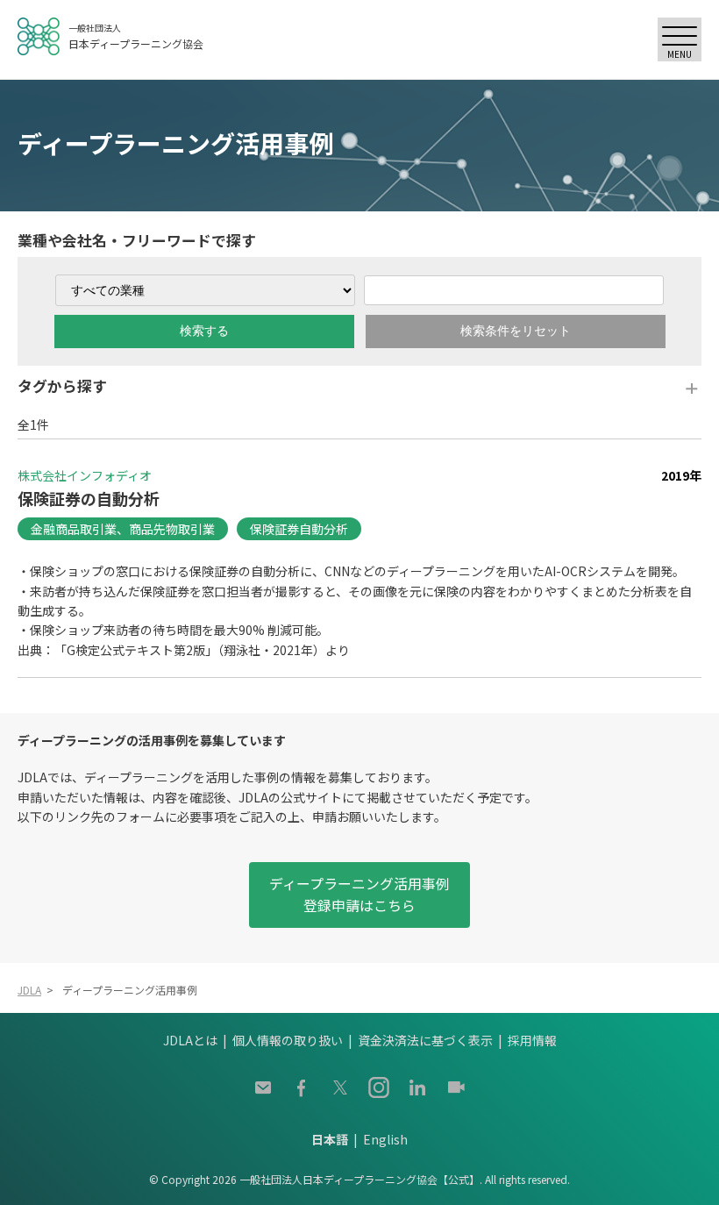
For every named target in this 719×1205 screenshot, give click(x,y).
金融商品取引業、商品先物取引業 (123, 529)
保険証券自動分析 (299, 529)
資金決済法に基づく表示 (425, 1040)
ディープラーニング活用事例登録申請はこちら (359, 894)
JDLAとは (190, 1040)
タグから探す (62, 385)
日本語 (329, 1139)
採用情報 (532, 1040)
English (385, 1139)
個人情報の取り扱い (287, 1040)
